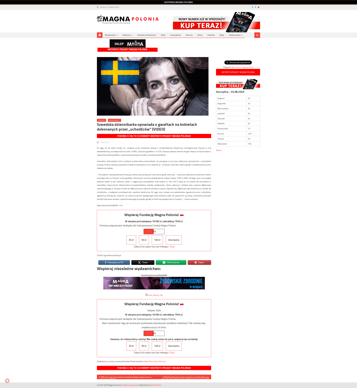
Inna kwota (173, 240)
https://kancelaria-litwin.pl (155, 361)
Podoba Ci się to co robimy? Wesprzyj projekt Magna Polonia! (154, 136)
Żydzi (163, 34)
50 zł (144, 240)
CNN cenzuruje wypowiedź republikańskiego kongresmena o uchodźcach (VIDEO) (125, 377)
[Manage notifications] (7, 381)
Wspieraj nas (235, 34)
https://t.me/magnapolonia (242, 67)
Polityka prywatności (130, 385)
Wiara (200, 34)
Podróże (211, 34)
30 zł (131, 240)
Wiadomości (110, 34)
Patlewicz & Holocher (146, 34)
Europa (101, 120)
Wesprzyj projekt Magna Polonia (127, 49)
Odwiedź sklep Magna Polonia (128, 43)
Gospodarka (175, 34)
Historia (189, 34)
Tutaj (171, 246)
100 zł (157, 240)
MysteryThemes (155, 385)
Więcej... (219, 150)
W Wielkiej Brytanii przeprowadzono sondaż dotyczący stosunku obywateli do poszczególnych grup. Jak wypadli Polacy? (185, 377)
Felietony (126, 34)
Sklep (221, 34)
